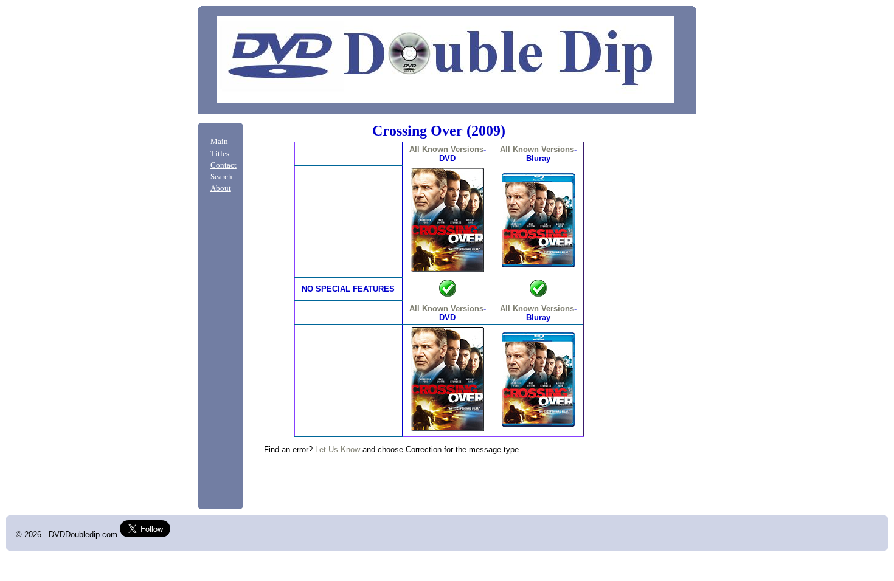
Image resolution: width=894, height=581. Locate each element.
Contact (223, 165)
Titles (219, 154)
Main (219, 141)
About (220, 188)
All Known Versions (446, 149)
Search (221, 177)
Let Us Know (337, 449)
